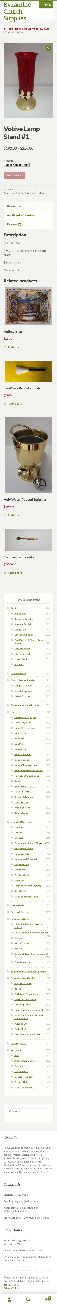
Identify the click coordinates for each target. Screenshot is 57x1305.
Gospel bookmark (23, 848)
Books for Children (24, 619)
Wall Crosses (21, 802)
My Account (9, 1299)
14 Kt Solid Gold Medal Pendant (31, 932)
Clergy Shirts (21, 1071)
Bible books (20, 613)
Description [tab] (14, 205)
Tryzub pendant (22, 962)
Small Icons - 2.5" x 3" (25, 786)
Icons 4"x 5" (20, 749)
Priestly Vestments (24, 1087)
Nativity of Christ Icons (26, 775)
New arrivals (17, 905)
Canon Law (20, 629)
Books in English (22, 624)
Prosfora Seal (21, 875)
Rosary (18, 948)
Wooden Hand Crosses (26, 896)
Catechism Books (23, 634)
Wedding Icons (22, 807)
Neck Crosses (21, 943)
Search (28, 1299)
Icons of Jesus (21, 759)
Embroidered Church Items (25, 705)
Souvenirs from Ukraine (23, 978)
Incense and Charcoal (25, 859)
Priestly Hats (21, 1082)
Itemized (8, 160)
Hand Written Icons (24, 728)
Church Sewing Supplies (23, 680)
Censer (18, 832)
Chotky (18, 938)
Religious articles (20, 919)
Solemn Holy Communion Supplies (28, 971)
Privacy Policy (11, 1288)
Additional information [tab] (21, 215)
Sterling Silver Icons (24, 797)
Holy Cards (20, 733)
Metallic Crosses (23, 691)
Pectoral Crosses (20, 912)
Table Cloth (20, 1029)
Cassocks (19, 1066)
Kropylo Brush (21, 864)
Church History (22, 648)
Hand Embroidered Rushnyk (29, 1010)
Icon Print (19, 744)
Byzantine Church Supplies (17, 11)
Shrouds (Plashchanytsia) (27, 885)
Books (14, 608)
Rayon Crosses (22, 696)
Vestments (16, 1050)
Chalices (18, 837)
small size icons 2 (23, 791)
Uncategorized (18, 1043)
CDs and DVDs (18, 673)
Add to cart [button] (15, 347)
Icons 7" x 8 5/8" (22, 754)
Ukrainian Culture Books (27, 1034)
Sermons (19, 664)
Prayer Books (21, 659)
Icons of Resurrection (25, 765)
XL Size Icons (21, 812)
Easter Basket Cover (25, 999)
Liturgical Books (23, 653)
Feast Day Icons (22, 722)
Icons (13, 712)
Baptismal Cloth (23, 983)
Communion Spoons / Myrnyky (30, 843)
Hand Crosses (21, 853)
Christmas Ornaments (26, 994)
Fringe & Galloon (23, 685)
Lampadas (19, 869)
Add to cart (14, 175)
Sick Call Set (20, 891)
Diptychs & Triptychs (25, 717)
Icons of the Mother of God (28, 770)
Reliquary (19, 880)
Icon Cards (20, 738)
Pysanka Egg (20, 1023)
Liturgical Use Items (26, 29)
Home (10, 29)
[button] (48, 48)
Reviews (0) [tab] (14, 224)
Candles (44, 29)
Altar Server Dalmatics (26, 1060)
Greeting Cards (22, 1004)
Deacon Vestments (24, 1076)
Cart (44, 1297)
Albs (16, 1055)
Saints (17, 781)
